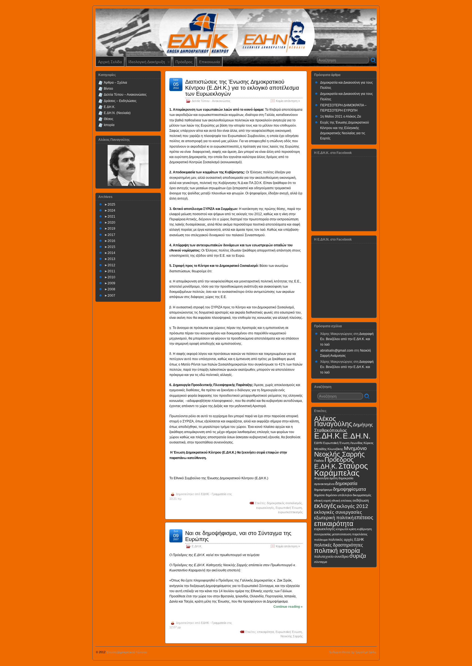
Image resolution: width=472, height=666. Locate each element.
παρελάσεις (359, 534)
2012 (111, 265)
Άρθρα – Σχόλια (115, 82)
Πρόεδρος (184, 62)
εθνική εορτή (322, 500)
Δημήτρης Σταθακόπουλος (343, 427)
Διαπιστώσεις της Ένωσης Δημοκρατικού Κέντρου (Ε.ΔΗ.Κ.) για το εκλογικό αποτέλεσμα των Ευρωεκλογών (242, 88)
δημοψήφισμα (323, 489)
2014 (111, 253)
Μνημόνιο (355, 448)
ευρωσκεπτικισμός (290, 512)
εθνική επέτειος (342, 500)
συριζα (357, 556)
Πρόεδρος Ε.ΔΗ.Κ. (334, 463)
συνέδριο (341, 556)
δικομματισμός (362, 495)
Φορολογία (321, 478)
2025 (111, 204)
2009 (111, 283)
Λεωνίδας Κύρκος (361, 443)
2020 (111, 222)
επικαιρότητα (265, 631)
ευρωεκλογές (265, 507)
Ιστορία (109, 125)
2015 (111, 247)
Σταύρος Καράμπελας (341, 469)
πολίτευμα (321, 539)
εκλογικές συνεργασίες (338, 512)
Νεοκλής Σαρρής (292, 636)
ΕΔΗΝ (318, 443)
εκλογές (325, 505)
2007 (111, 295)
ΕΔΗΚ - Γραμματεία (213, 494)
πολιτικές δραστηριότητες (338, 545)
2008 (111, 289)
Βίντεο (108, 88)
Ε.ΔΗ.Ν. (357, 436)
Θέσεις (108, 119)
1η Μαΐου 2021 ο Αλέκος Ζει (340, 116)
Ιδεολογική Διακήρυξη (146, 62)
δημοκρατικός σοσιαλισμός (284, 503)
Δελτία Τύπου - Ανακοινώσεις (211, 101)
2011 (111, 271)
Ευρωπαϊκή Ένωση (289, 507)
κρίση (352, 529)
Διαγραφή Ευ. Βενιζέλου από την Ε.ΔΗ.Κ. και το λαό (347, 339)
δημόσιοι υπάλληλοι (339, 495)
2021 (111, 216)
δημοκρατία (346, 483)
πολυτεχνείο (324, 556)
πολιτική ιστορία (337, 550)
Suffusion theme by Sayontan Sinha (352, 652)
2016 (111, 241)
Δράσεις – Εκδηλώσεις (120, 101)
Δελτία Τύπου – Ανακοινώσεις (125, 95)
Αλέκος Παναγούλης (333, 421)
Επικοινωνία (209, 62)
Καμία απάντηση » (288, 101)
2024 (111, 210)
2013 (111, 259)
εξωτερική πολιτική (333, 517)
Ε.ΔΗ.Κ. (197, 546)
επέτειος (363, 517)
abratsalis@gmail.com (336, 350)
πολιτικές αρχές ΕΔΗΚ (346, 540)
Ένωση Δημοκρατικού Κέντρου (126, 652)
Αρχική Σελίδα (110, 62)
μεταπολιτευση (341, 534)
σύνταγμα (320, 561)
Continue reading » (288, 607)
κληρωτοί (342, 529)
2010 (111, 277)
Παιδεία (319, 460)
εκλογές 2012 (352, 506)
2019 (111, 228)
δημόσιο (319, 495)
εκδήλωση (361, 500)
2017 (111, 235)
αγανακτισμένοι (324, 484)
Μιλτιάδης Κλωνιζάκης (328, 449)
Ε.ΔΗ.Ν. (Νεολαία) (117, 113)
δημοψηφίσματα (349, 489)
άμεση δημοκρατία (341, 478)
